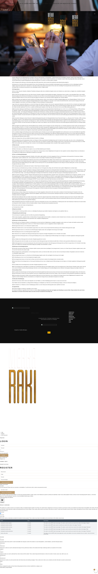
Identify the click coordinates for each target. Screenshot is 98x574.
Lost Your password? (4, 453)
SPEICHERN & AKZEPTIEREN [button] (6, 567)
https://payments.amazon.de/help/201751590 (62, 119)
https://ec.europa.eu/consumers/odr (59, 280)
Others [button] (1, 561)
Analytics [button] (1, 549)
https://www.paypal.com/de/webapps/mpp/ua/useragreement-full (58, 110)
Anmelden (2, 485)
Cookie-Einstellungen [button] (4, 497)
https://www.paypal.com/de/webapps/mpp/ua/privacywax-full (62, 111)
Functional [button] (2, 536)
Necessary (2, 514)
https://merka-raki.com (4, 412)
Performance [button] (2, 543)
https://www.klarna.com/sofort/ (55, 178)
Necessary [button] (2, 512)
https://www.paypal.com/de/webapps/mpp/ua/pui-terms (60, 188)
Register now (2, 458)
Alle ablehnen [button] (10, 497)
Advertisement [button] (2, 555)
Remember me (2, 451)
